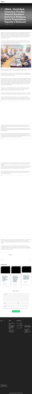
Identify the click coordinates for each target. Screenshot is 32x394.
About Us (18, 323)
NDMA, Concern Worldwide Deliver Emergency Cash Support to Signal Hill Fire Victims (26, 277)
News (11, 24)
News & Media (21, 324)
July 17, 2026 (4, 275)
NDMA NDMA (7, 24)
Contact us (18, 327)
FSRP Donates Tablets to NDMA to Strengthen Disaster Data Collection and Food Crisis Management (15, 279)
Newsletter (18, 325)
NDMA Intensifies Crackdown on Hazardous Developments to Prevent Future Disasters (5, 278)
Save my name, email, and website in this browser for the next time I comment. (16, 308)
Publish (21, 327)
